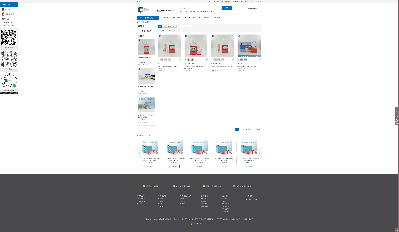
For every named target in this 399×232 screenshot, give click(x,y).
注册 (142, 2)
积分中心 (196, 17)
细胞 (190, 11)
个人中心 (212, 2)
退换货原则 (204, 198)
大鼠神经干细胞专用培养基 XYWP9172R (222, 66)
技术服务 (166, 17)
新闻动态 (206, 17)
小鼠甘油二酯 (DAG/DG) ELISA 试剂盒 (146, 116)
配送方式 (182, 201)
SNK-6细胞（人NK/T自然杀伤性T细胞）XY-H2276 (174, 159)
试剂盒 (181, 11)
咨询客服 (248, 202)
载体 (194, 11)
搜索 (226, 8)
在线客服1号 (9, 9)
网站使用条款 (225, 211)
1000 (143, 64)
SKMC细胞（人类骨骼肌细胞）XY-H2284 (224, 159)
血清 (198, 11)
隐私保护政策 (225, 204)
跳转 (258, 129)
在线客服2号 (9, 14)
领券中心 (186, 17)
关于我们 (216, 17)
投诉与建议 (204, 204)
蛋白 (210, 11)
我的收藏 (236, 2)
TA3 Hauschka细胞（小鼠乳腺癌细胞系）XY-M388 (149, 159)
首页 (138, 22)
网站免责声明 (225, 209)
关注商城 (258, 2)
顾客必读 (160, 204)
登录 (138, 2)
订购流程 (160, 201)
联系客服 (139, 204)
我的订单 (220, 2)
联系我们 (224, 201)
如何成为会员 (141, 198)
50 (142, 93)
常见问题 (160, 206)
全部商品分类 (148, 17)
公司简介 (224, 198)
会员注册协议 (225, 206)
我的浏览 (228, 2)
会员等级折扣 (141, 201)
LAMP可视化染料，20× (145, 86)
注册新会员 (161, 198)
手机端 (251, 2)
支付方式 (182, 204)
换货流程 (203, 201)
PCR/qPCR (204, 11)
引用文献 (176, 17)
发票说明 (182, 198)
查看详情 (150, 166)
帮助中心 (243, 2)
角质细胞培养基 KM (144, 58)
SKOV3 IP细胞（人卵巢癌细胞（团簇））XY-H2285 (199, 159)
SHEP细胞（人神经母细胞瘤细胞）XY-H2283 (249, 159)
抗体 (186, 11)
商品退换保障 (204, 206)
